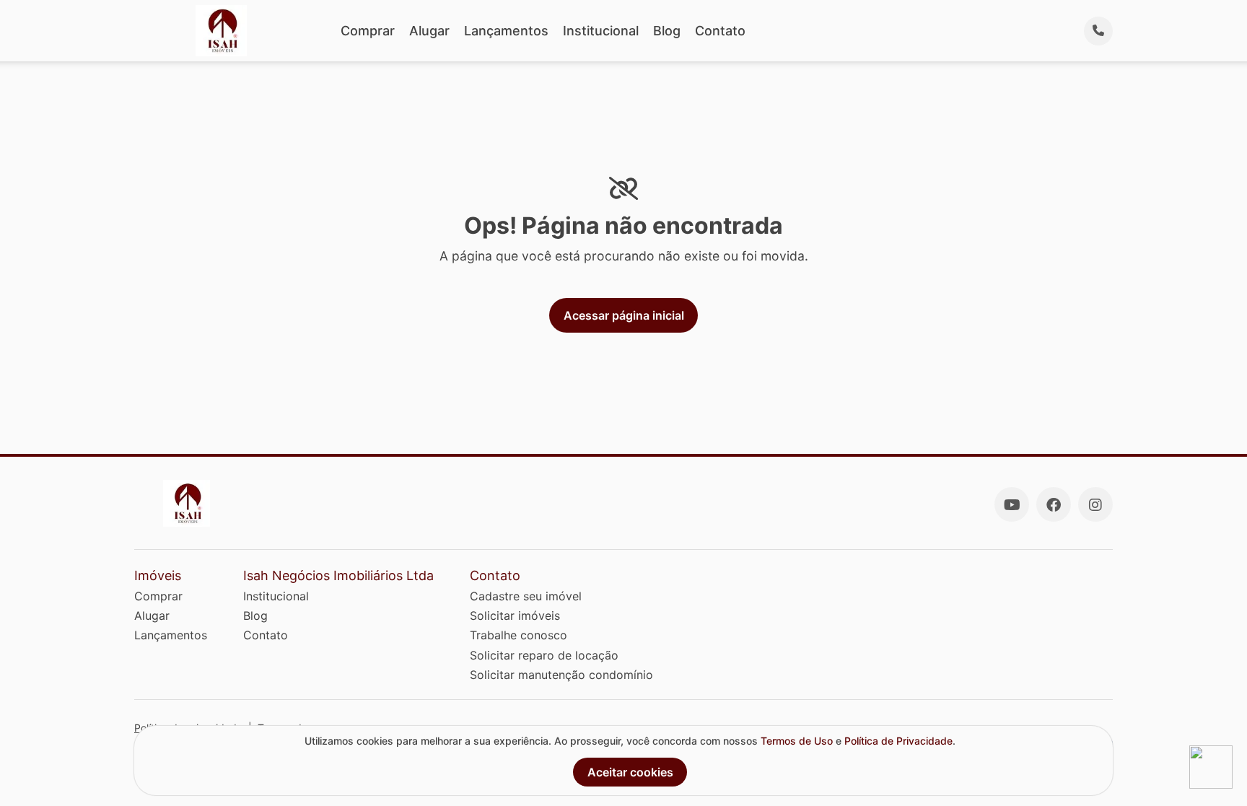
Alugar (429, 30)
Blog (667, 30)
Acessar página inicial (624, 315)
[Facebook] (1053, 504)
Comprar (368, 30)
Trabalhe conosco (518, 635)
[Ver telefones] (1098, 31)
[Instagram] (1095, 504)
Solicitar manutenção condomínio (561, 674)
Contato (720, 30)
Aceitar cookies (630, 772)
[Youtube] (1011, 504)
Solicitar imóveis (515, 615)
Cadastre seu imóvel (526, 596)
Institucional (601, 30)
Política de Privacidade (898, 741)
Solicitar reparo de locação (544, 655)
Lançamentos (506, 30)
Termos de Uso (797, 741)
